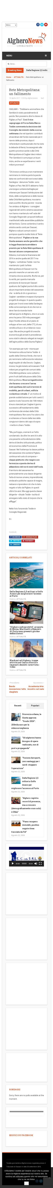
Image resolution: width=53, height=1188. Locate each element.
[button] (26, 856)
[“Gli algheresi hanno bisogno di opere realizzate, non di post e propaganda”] (15, 740)
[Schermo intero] (40, 863)
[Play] (12, 863)
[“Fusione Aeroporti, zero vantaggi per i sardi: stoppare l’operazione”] (15, 760)
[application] (26, 856)
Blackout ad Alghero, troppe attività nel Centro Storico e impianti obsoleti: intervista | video (24, 663)
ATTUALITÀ (18, 77)
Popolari (35, 705)
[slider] (24, 863)
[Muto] (35, 863)
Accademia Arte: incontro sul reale (35, 687)
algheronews (32, 98)
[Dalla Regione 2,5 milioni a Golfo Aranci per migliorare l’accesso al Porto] (26, 575)
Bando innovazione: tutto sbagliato (17, 689)
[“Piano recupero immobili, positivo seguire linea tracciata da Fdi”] (15, 823)
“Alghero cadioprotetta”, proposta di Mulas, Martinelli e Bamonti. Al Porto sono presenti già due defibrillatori (26, 630)
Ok (26, 1183)
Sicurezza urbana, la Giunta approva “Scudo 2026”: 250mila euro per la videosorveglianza (26, 721)
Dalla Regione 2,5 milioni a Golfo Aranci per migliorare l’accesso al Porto (26, 593)
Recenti (17, 705)
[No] (49, 1177)
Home (8, 77)
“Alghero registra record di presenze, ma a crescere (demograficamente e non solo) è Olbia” (26, 805)
